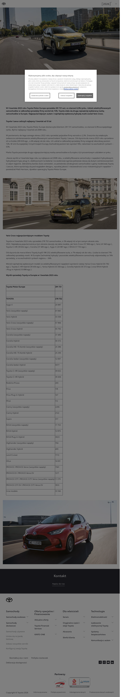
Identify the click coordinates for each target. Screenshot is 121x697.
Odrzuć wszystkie (66, 95)
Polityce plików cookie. (71, 89)
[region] (61, 86)
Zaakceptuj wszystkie (85, 95)
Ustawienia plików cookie (40, 95)
